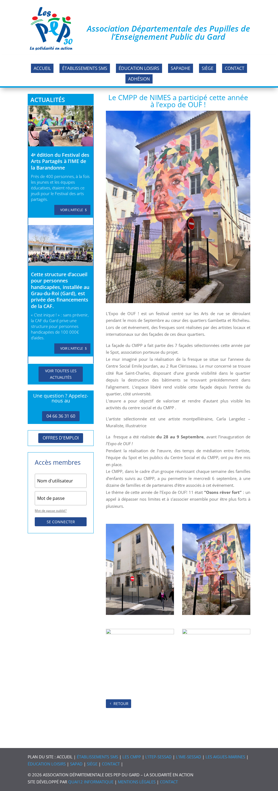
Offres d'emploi (61, 438)
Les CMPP (131, 756)
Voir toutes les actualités (61, 374)
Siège (207, 68)
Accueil (42, 68)
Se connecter (61, 521)
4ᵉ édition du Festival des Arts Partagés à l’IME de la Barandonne (60, 161)
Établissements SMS (84, 68)
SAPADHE (180, 68)
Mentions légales (137, 781)
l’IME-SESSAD (188, 756)
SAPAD (76, 764)
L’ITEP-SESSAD (158, 756)
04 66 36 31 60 (60, 416)
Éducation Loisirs (139, 68)
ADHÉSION (139, 79)
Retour (120, 703)
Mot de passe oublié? (51, 510)
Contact (234, 68)
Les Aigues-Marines (225, 756)
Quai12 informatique (90, 781)
